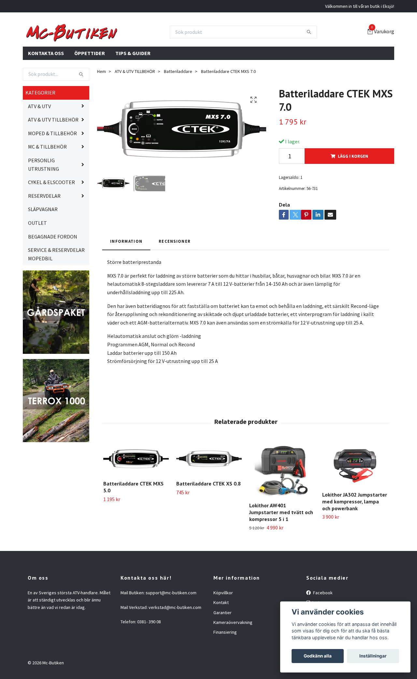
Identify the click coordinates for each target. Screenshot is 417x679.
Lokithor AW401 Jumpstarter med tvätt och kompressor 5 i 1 (281, 544)
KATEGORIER (40, 124)
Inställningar (373, 655)
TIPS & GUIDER (133, 84)
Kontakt (221, 634)
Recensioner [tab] (175, 272)
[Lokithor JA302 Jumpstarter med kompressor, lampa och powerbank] (355, 495)
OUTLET (37, 254)
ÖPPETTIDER (89, 84)
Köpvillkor (223, 624)
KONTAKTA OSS (46, 84)
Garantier (222, 644)
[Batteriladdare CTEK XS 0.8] (209, 490)
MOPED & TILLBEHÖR (52, 164)
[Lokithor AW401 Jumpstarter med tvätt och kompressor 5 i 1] (282, 501)
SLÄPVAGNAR (43, 241)
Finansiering (225, 664)
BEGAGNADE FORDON (52, 268)
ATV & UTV (39, 137)
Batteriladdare (178, 103)
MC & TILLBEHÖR (47, 178)
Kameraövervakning (232, 654)
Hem (101, 103)
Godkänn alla (318, 655)
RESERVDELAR (44, 227)
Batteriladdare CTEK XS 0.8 (208, 515)
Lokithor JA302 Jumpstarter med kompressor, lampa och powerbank (354, 533)
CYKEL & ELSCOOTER (51, 213)
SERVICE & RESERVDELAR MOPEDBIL (56, 285)
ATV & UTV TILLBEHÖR (53, 151)
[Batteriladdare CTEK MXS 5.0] (136, 490)
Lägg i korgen (353, 187)
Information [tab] (126, 272)
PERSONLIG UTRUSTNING (43, 196)
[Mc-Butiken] (137, 47)
